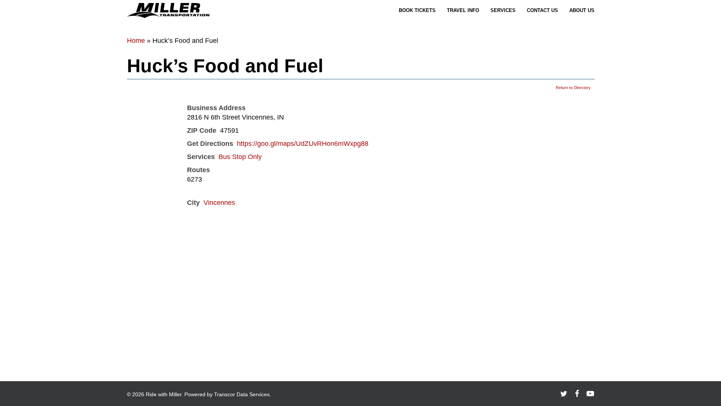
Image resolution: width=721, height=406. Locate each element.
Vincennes (219, 202)
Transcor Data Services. (242, 394)
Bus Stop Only (240, 157)
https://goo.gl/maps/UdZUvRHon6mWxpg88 (302, 143)
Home (136, 40)
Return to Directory (573, 87)
